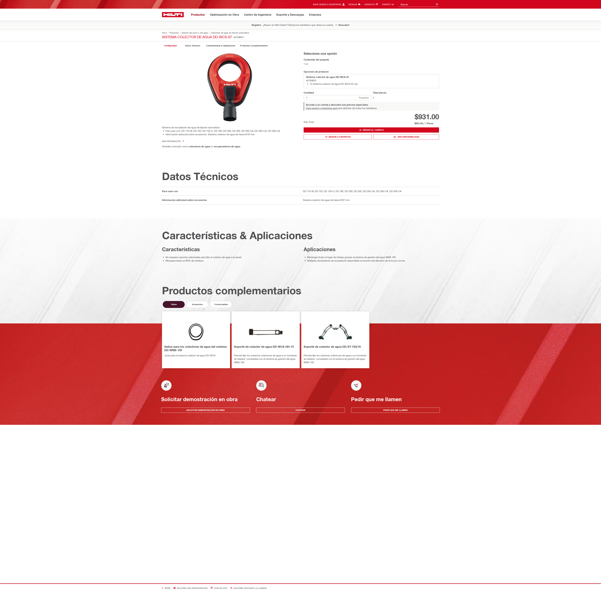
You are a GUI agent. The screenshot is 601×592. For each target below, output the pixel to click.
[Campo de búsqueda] (436, 4)
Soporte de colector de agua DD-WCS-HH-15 (264, 346)
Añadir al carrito (373, 130)
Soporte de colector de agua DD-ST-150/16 (332, 346)
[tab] (171, 45)
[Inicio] (173, 14)
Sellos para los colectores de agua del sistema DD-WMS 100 (195, 348)
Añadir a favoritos (340, 137)
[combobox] (418, 4)
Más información (171, 141)
